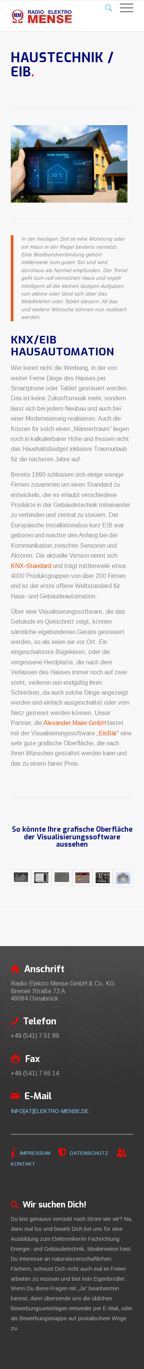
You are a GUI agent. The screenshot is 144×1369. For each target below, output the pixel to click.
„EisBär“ (107, 733)
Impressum (35, 1153)
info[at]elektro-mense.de (50, 1111)
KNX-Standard (31, 566)
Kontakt (23, 1164)
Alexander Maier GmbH (74, 723)
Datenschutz (88, 1153)
